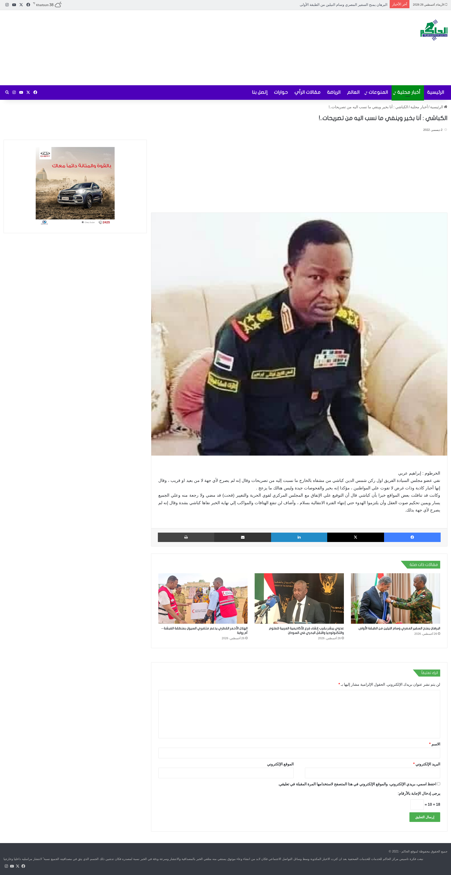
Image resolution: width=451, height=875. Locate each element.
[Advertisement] (150, 48)
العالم (353, 92)
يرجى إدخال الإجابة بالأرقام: (419, 793)
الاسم (434, 744)
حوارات (281, 92)
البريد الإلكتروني (426, 764)
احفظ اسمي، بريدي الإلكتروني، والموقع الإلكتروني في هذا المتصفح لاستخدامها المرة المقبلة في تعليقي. (357, 784)
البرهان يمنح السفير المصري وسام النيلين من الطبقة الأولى (399, 628)
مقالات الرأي (308, 92)
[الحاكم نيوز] (433, 30)
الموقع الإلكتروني (280, 764)
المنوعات (378, 92)
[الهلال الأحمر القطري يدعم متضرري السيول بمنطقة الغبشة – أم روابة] (203, 598)
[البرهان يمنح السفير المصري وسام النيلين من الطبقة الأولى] (395, 598)
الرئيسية (435, 92)
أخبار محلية (408, 92)
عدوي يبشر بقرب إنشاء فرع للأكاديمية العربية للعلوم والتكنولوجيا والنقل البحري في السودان (320, 5)
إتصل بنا (260, 92)
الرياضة (334, 92)
